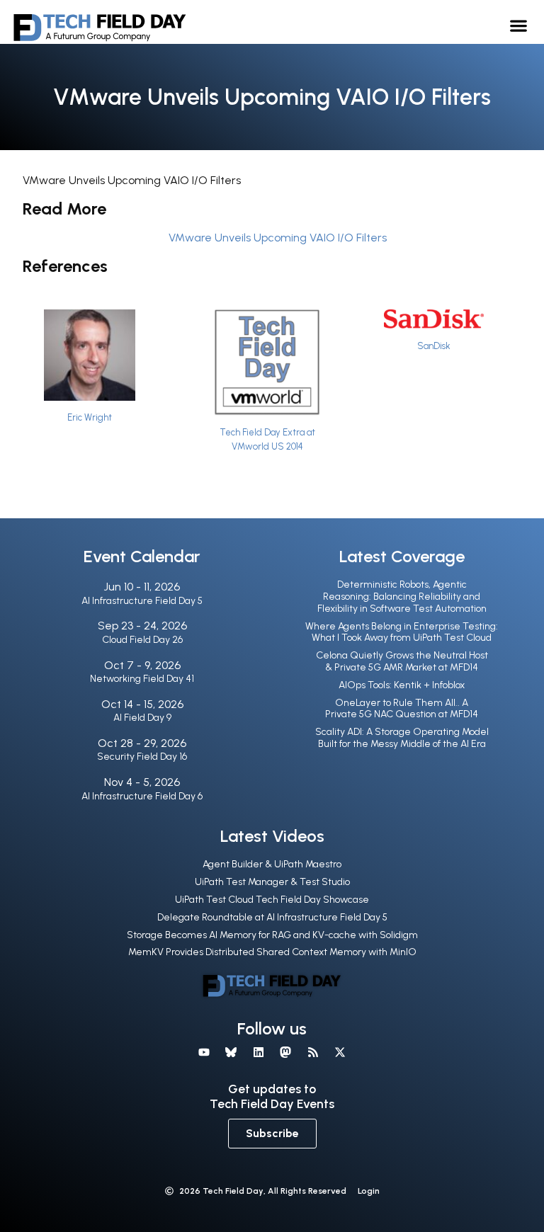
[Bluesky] (231, 1052)
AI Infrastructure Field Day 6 (142, 796)
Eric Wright (89, 417)
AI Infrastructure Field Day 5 (142, 601)
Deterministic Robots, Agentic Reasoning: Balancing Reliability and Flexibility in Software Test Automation (402, 596)
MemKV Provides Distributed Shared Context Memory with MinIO (272, 952)
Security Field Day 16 (142, 757)
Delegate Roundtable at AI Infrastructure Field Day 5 (272, 917)
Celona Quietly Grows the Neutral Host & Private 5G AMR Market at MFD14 (402, 661)
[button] (519, 25)
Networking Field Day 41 (142, 679)
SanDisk (433, 346)
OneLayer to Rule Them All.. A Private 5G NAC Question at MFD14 (401, 709)
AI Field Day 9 (142, 718)
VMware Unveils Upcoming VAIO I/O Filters (278, 237)
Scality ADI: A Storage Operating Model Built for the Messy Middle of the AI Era (402, 738)
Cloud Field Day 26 (142, 640)
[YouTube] (204, 1052)
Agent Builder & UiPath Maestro (272, 864)
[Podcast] (312, 1052)
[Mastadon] (285, 1052)
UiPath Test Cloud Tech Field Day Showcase (272, 900)
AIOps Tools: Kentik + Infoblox (402, 685)
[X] (340, 1052)
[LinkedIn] (258, 1052)
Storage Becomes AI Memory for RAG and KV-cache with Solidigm (272, 935)
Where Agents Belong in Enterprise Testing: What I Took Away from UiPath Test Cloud (401, 632)
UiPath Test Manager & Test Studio (272, 882)
